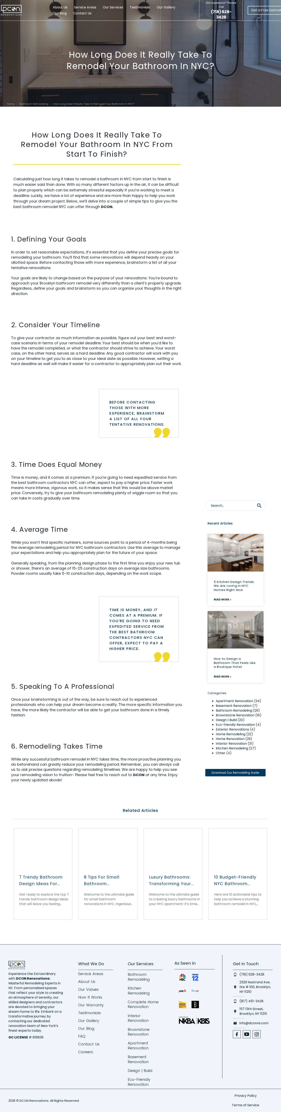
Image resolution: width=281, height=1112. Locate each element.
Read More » (222, 599)
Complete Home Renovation (143, 1004)
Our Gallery (166, 7)
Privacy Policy (246, 1095)
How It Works (90, 997)
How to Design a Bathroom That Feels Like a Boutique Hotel (235, 663)
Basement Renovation (234, 705)
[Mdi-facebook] (237, 1034)
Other (220, 753)
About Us (60, 7)
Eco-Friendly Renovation (139, 1082)
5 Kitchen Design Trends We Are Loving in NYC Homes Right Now (234, 585)
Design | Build (226, 720)
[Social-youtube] (247, 1034)
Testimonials (140, 7)
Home (10, 104)
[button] (259, 506)
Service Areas (85, 7)
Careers (85, 1052)
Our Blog (60, 13)
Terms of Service (245, 1105)
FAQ (81, 1036)
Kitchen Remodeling (232, 748)
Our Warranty (91, 1005)
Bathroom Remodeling (34, 104)
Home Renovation (230, 738)
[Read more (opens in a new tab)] (221, 10)
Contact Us (82, 13)
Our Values (88, 989)
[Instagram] (256, 1034)
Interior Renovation (231, 743)
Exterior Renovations (232, 729)
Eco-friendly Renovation (235, 724)
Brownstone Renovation (235, 715)
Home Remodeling (230, 734)
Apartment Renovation (234, 701)
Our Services (113, 7)
